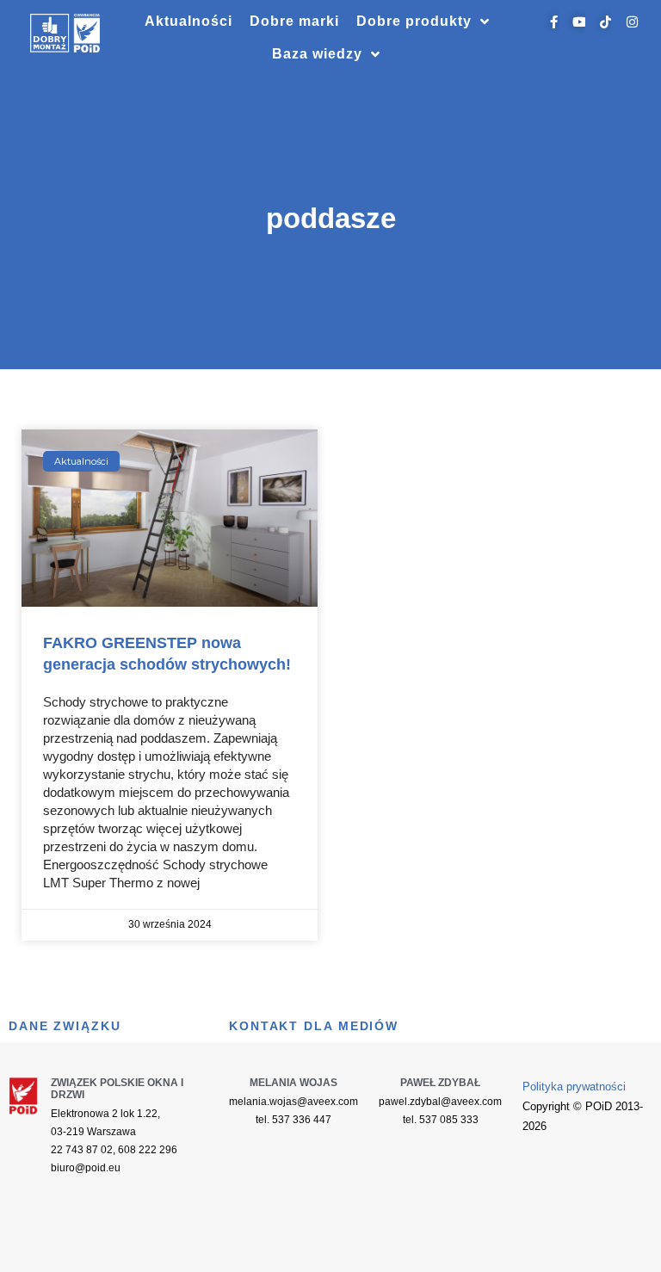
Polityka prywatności (574, 1086)
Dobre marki (294, 21)
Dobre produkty (414, 21)
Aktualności (188, 21)
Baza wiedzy (317, 53)
